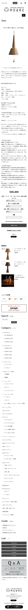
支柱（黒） (7, 471)
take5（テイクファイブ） (9, 443)
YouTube (14, 555)
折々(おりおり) (6, 488)
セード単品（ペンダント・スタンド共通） (15, 403)
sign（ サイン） (7, 446)
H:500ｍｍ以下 (8, 354)
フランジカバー (8, 419)
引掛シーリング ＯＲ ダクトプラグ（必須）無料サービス (14, 197)
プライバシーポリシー (8, 530)
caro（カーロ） (6, 410)
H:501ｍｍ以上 (8, 358)
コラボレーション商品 (8, 371)
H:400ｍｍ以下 (8, 351)
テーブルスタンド (7, 345)
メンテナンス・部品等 (8, 514)
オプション (5, 417)
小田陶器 (7, 374)
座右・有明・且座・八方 (9, 508)
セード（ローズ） (9, 478)
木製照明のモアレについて (9, 525)
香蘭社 (6, 377)
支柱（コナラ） (8, 465)
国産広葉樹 (5, 511)
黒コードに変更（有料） (14, 203)
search (15, 3)
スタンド (7, 387)
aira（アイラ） (6, 462)
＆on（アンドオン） (8, 505)
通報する (14, 234)
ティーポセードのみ (10, 432)
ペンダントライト (7, 361)
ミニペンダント (8, 364)
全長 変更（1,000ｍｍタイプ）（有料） (14, 209)
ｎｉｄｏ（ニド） (7, 381)
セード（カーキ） (9, 481)
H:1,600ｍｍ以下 (9, 338)
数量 (14, 214)
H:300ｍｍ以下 (8, 348)
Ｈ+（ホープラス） (7, 440)
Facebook (14, 552)
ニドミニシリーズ (9, 390)
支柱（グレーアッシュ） (11, 468)
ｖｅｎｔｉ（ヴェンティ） (9, 436)
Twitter (14, 549)
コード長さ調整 (8, 426)
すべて (4, 298)
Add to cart (14, 225)
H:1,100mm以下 (9, 335)
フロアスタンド (6, 332)
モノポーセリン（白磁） (11, 458)
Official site (14, 543)
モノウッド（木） (9, 455)
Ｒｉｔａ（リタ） (7, 407)
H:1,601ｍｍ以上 (9, 341)
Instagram (14, 546)
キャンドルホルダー (8, 413)
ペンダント (7, 367)
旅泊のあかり (6, 485)
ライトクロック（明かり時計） (10, 501)
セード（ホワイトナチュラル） (12, 475)
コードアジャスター (10, 423)
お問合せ (5, 527)
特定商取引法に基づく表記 (9, 532)
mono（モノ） (6, 453)
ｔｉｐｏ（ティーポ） (8, 394)
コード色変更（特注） (10, 429)
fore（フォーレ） (7, 449)
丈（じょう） (6, 498)
